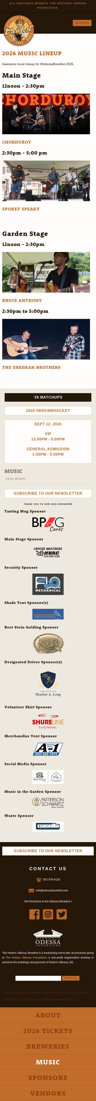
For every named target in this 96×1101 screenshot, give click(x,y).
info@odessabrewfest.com (52, 890)
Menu (83, 23)
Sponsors (48, 1077)
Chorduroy (16, 142)
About (48, 1015)
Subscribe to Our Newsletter (48, 493)
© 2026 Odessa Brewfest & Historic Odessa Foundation (46, 993)
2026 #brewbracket (48, 411)
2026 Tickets (48, 1030)
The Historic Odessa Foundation (26, 957)
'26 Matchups (48, 397)
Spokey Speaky (21, 209)
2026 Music (16, 479)
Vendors (48, 1093)
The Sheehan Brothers (31, 367)
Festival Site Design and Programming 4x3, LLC (42, 999)
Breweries (48, 1046)
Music (13, 471)
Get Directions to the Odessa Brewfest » (48, 901)
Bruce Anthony (22, 300)
